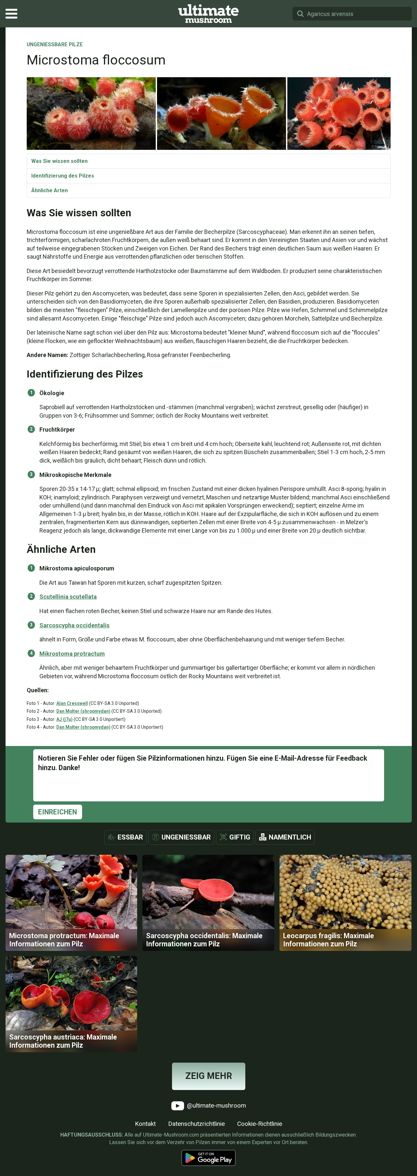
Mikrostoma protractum (72, 653)
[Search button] (300, 13)
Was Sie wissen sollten (59, 161)
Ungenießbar (186, 837)
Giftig (239, 837)
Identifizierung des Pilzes (62, 176)
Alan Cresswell (72, 703)
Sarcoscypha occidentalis (74, 625)
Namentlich (290, 837)
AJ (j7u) (64, 719)
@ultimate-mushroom (215, 1105)
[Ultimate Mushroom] (208, 13)
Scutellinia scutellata (68, 596)
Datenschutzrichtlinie (196, 1123)
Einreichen (57, 812)
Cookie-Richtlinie (259, 1123)
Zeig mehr (208, 1076)
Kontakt (145, 1123)
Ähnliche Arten (49, 190)
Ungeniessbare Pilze (55, 45)
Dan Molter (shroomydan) (83, 711)
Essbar (130, 837)
